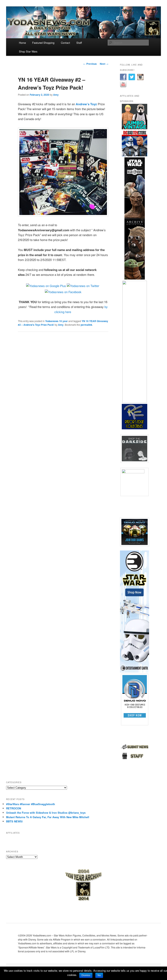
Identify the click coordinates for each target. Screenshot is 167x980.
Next (104, 64)
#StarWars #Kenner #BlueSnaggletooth (30, 804)
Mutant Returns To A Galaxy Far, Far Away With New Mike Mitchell (47, 817)
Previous (90, 64)
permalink (86, 325)
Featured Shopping (43, 43)
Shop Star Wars (28, 51)
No (99, 975)
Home (22, 43)
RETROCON (13, 808)
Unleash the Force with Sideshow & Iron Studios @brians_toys (46, 812)
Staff (79, 43)
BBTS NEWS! (14, 821)
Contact (65, 43)
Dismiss (85, 975)
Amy (56, 94)
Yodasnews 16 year (56, 321)
